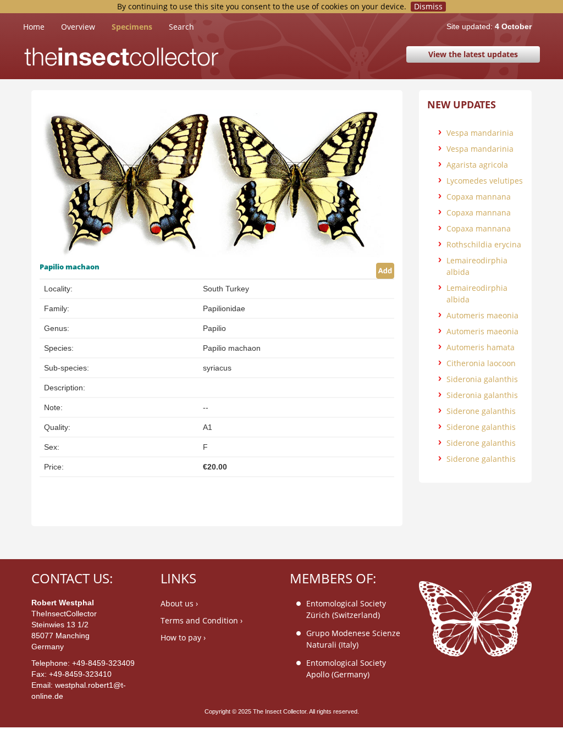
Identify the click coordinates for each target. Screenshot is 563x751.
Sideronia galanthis (482, 379)
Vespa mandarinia (480, 133)
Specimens (132, 26)
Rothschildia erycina (483, 244)
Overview (78, 26)
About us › (179, 603)
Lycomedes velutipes (484, 180)
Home (42, 26)
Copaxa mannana (478, 196)
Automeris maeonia (482, 315)
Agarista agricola (477, 164)
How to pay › (183, 637)
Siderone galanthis (481, 411)
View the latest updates (473, 54)
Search (181, 26)
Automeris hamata (480, 347)
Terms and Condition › (201, 620)
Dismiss (428, 7)
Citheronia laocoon (481, 363)
